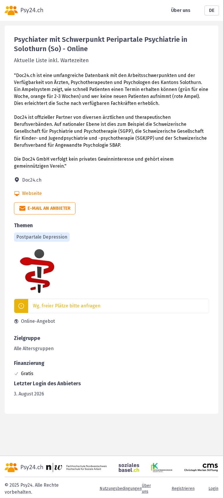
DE (211, 10)
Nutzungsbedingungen (121, 488)
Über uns (180, 10)
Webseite (32, 193)
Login (213, 488)
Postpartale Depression (41, 237)
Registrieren (183, 488)
